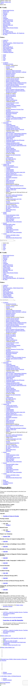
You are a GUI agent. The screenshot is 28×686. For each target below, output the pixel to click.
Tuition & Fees (9, 397)
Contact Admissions (10, 365)
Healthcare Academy (11, 334)
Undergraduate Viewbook (12, 366)
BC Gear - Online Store (11, 445)
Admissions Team (10, 372)
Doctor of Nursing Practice (12, 320)
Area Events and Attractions (12, 442)
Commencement (10, 409)
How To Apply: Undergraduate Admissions (16, 373)
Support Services (10, 422)
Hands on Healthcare (8, 47)
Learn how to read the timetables (13, 620)
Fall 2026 (5, 541)
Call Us (2, 3)
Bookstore (8, 350)
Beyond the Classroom (11, 353)
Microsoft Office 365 (8, 25)
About (4, 54)
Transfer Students (10, 388)
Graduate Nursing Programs (12, 318)
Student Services (10, 421)
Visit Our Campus (10, 392)
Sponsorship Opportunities (12, 469)
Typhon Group (6, 22)
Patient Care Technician (11, 340)
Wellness (8, 430)
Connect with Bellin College (12, 475)
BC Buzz (5, 34)
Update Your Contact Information (14, 461)
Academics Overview (11, 304)
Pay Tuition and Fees (8, 31)
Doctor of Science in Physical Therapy (15, 329)
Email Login (6, 11)
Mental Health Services (8, 10)
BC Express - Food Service (12, 447)
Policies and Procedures (11, 436)
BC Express (6, 30)
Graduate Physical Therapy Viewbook (15, 369)
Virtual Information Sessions (12, 390)
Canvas (4, 17)
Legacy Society (9, 471)
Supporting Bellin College (12, 464)
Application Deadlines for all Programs (15, 380)
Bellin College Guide (8, 21)
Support (5, 463)
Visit (4, 57)
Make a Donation (10, 459)
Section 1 (8, 531)
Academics (5, 302)
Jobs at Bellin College (8, 48)
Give (4, 60)
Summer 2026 (6, 536)
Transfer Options (10, 344)
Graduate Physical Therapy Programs (15, 324)
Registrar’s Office (10, 401)
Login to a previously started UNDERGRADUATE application (14, 383)
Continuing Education (8, 52)
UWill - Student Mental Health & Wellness (16, 428)
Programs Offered (7, 51)
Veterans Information (11, 389)
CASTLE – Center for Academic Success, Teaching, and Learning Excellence (16, 358)
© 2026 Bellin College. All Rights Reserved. (10, 676)
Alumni (5, 452)
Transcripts (8, 402)
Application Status (10, 381)
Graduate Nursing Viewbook (13, 368)
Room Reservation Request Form (14, 477)
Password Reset (6, 23)
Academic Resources (8, 19)
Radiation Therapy (10, 314)
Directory (5, 13)
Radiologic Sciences (11, 313)
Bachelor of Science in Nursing (11, 516)
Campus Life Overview (11, 405)
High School (6, 45)
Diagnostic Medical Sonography (13, 310)
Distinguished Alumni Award (13, 457)
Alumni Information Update (12, 455)
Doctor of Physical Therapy (12, 325)
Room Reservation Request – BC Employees (13, 33)
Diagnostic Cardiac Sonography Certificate (16, 312)
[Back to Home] (5, 2)
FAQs (4, 56)
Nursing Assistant (10, 306)
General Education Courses (12, 342)
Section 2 (8, 525)
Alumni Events (9, 456)
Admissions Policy (10, 377)
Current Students (10, 410)
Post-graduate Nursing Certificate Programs (16, 322)
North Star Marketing (5, 682)
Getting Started (6, 44)
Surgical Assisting (10, 316)
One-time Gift (9, 465)
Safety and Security (10, 420)
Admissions (6, 362)
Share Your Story (10, 460)
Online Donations (7, 49)
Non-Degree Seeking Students (13, 345)
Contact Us (5, 40)
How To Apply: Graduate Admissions (15, 374)
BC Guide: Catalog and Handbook (14, 434)
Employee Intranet (7, 673)
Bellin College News (11, 449)
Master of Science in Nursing (13, 321)
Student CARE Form (11, 429)
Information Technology (11, 417)
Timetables (5, 18)
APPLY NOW (9, 378)
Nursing (8, 308)
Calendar (5, 14)
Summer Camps (10, 338)
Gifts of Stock (9, 468)
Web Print (5, 26)
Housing (8, 441)
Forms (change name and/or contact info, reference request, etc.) (15, 412)
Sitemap (5, 672)
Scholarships (9, 467)
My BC (5, 15)
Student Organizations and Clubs (14, 438)
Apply (4, 58)
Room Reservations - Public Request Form (13, 43)
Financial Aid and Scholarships (13, 394)
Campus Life (6, 404)
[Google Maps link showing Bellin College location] (14, 660)
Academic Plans (10, 356)
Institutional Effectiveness (12, 352)
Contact (5, 473)
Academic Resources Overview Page (15, 349)
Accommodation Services (12, 406)
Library (4, 29)
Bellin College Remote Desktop (10, 27)
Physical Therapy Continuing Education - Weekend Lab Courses (16, 331)
